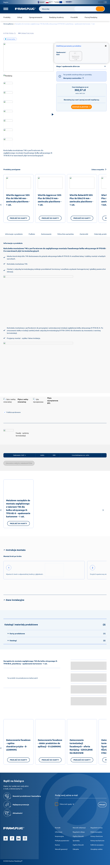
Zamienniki (84, 234)
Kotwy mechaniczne (97, 840)
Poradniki (74, 17)
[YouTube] (5, 838)
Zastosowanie (46, 234)
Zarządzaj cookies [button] (96, 849)
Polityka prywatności (62, 840)
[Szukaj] (100, 8)
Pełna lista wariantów (65, 234)
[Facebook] (12, 838)
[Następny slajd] (103, 205)
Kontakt (57, 828)
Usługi (19, 17)
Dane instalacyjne (15, 599)
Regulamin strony (96, 828)
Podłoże (32, 234)
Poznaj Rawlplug (91, 17)
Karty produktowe (57, 633)
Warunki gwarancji (61, 849)
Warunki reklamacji (79, 828)
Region (5, 2)
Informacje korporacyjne (59, 834)
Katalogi (57, 640)
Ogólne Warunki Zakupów (78, 847)
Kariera (57, 845)
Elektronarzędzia (96, 832)
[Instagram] (25, 838)
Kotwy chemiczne (97, 836)
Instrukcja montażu (16, 549)
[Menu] (5, 9)
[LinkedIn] (18, 838)
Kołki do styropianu (97, 845)
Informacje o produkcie (14, 234)
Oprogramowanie (35, 17)
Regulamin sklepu (79, 832)
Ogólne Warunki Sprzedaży (78, 838)
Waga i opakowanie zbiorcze (68, 66)
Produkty (6, 17)
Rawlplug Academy (56, 17)
